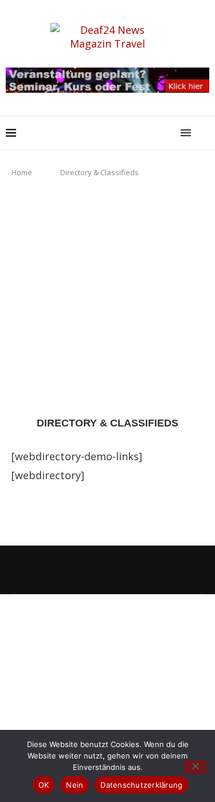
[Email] (123, 568)
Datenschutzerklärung (141, 784)
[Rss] (138, 568)
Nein (74, 784)
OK (43, 784)
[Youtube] (107, 568)
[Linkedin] (92, 568)
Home (21, 172)
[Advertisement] (107, 297)
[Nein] (194, 767)
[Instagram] (76, 568)
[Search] (203, 132)
